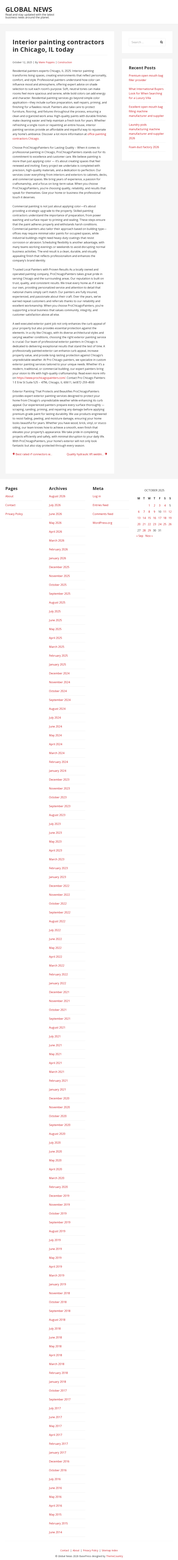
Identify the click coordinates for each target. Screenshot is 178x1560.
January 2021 (57, 1089)
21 (144, 524)
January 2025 (57, 664)
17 (159, 518)
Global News (28, 9)
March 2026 (56, 540)
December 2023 (59, 779)
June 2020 (55, 1151)
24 (159, 524)
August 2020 (57, 1134)
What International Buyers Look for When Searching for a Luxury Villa (146, 93)
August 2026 (57, 496)
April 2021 (55, 1063)
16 (154, 518)
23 (154, 524)
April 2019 (55, 1266)
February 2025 (58, 656)
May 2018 (55, 1346)
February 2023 (58, 868)
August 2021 (57, 1027)
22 (149, 524)
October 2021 (58, 1010)
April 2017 (55, 1435)
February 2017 (58, 1444)
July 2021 (55, 1036)
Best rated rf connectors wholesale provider (36, 454)
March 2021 (56, 1072)
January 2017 (57, 1452)
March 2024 (56, 753)
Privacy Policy (14, 514)
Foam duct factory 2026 (144, 147)
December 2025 (59, 567)
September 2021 (59, 1019)
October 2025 (58, 585)
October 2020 (58, 1116)
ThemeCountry (114, 1556)
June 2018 (55, 1337)
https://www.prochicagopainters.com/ (41, 378)
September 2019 (59, 1222)
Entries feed (100, 505)
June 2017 (55, 1417)
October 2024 (58, 691)
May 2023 (55, 841)
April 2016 (55, 1506)
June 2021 (55, 1045)
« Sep (139, 536)
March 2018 (56, 1364)
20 (138, 524)
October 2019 (58, 1213)
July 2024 (55, 717)
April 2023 (55, 850)
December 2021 (59, 992)
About (9, 496)
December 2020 (59, 1098)
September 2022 (59, 912)
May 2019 (55, 1258)
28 (144, 530)
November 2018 (59, 1293)
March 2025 (56, 647)
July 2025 (55, 611)
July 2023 (55, 824)
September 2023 (59, 806)
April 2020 (55, 1169)
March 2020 (56, 1178)
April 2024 (55, 744)
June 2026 (55, 514)
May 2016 (55, 1497)
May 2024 (55, 735)
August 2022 (57, 921)
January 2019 (57, 1284)
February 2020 (58, 1187)
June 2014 (55, 1532)
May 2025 (55, 629)
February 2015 (58, 1523)
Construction (65, 62)
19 (170, 518)
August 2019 (57, 1231)
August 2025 (57, 602)
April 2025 (55, 638)
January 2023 (57, 877)
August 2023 (57, 815)
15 (149, 518)
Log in (97, 496)
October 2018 (58, 1302)
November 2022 (59, 895)
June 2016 (55, 1488)
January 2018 (57, 1382)
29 (149, 530)
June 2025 (55, 620)
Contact (10, 505)
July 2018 (55, 1328)
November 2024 (59, 682)
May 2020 (55, 1160)
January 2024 (57, 771)
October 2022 (58, 903)
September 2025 (59, 594)
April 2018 (55, 1355)
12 (170, 512)
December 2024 (59, 673)
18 (164, 518)
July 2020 (55, 1143)
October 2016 (58, 1470)
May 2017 (55, 1426)
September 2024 (59, 700)
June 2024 (55, 726)
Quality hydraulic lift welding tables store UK (87, 454)
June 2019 (55, 1249)
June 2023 (55, 833)
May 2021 (55, 1054)
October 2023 (58, 797)
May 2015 (55, 1514)
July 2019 (55, 1240)
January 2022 (57, 983)
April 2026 (55, 532)
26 (170, 524)
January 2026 (57, 558)
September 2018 (59, 1311)
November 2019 (59, 1205)
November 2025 (59, 576)
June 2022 (55, 939)
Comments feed (103, 514)
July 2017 (55, 1408)
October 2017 (58, 1390)
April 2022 (55, 957)
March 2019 (56, 1275)
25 (164, 524)
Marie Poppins (47, 62)
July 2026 (55, 505)
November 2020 (59, 1107)
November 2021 (59, 1001)
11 (164, 512)
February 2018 (58, 1373)
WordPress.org (102, 523)
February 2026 (58, 549)
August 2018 (57, 1320)
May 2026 (55, 523)
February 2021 (58, 1081)
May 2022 (55, 948)
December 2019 (59, 1196)
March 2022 (56, 965)
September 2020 (59, 1125)
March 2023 (56, 859)
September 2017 (59, 1399)
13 (138, 518)
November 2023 (59, 788)
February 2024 (58, 762)
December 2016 (59, 1461)
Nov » (149, 536)
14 (144, 518)
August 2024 (57, 709)
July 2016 (55, 1479)
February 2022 (58, 974)
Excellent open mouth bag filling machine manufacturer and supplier (146, 111)
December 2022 (59, 886)
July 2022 (55, 930)
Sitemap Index (110, 1550)
